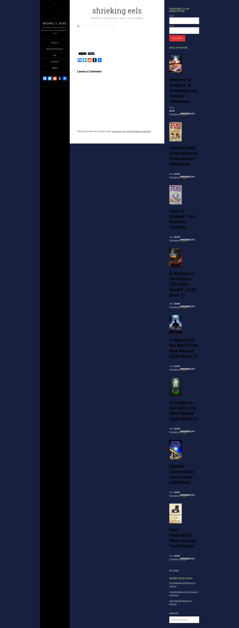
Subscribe (177, 38)
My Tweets (174, 570)
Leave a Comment (135, 18)
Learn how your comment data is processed (131, 131)
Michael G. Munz (55, 23)
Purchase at (174, 114)
